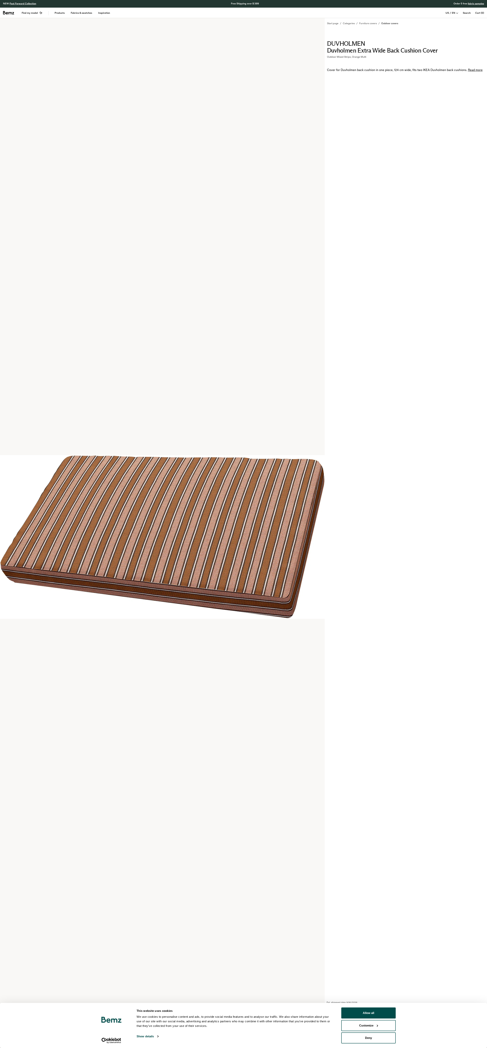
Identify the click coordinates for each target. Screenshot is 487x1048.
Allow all (368, 1013)
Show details (145, 1036)
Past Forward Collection (23, 3)
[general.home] (8, 12)
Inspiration (104, 12)
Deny (368, 1037)
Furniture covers (368, 23)
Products (60, 12)
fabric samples (476, 3)
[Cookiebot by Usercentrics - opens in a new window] (111, 1040)
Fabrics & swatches (81, 12)
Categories (349, 23)
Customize (366, 1025)
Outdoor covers (389, 23)
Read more (475, 70)
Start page (332, 23)
